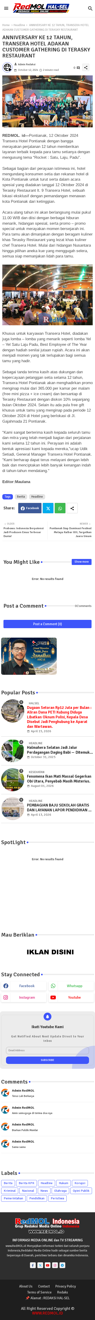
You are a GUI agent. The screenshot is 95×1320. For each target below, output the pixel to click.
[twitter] (40, 1265)
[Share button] (72, 508)
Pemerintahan (13, 1198)
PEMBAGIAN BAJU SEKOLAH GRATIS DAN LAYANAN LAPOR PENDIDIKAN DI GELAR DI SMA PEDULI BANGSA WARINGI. (59, 807)
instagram (27, 997)
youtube (74, 997)
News (44, 1191)
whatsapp (74, 986)
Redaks (62, 1292)
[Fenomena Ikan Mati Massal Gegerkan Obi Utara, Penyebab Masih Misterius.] (12, 779)
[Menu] (6, 8)
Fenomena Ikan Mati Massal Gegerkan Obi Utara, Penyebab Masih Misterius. (59, 778)
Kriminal (10, 1191)
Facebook (32, 508)
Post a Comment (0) (47, 624)
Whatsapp (60, 508)
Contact (44, 1286)
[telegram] (62, 1265)
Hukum (63, 1183)
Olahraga (60, 1191)
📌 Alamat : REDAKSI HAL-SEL (47, 1298)
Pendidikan (37, 1198)
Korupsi (79, 1183)
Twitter (48, 508)
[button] (90, 8)
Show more (81, 562)
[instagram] (55, 1265)
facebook (27, 986)
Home (6, 25)
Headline (19, 25)
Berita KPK (26, 1183)
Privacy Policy (65, 1286)
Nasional (28, 1191)
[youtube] (47, 1265)
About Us (26, 1286)
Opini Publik (81, 1191)
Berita (21, 497)
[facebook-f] (33, 1265)
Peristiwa (57, 1198)
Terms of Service (39, 1292)
